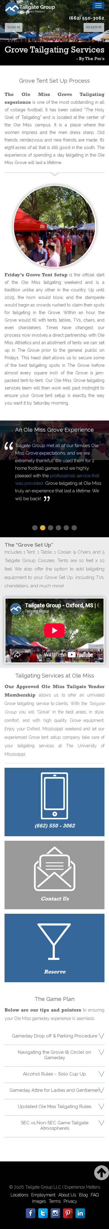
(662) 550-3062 (86, 18)
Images (39, 1201)
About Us (67, 1194)
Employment (43, 1194)
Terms (55, 1201)
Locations (19, 1194)
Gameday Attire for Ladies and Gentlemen (54, 1090)
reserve (94, 27)
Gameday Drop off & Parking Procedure (54, 1036)
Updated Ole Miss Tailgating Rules (54, 1106)
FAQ (95, 1194)
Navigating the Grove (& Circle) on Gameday (54, 1055)
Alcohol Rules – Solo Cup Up (54, 1074)
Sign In (13, 27)
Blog (83, 1194)
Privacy (70, 1201)
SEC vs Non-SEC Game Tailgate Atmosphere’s (54, 1125)
